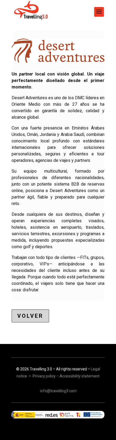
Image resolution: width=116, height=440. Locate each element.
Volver (30, 316)
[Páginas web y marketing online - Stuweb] (58, 414)
